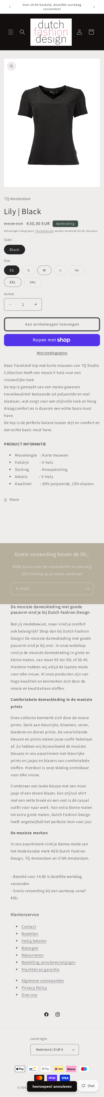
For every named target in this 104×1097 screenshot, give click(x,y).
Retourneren (33, 955)
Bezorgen (30, 947)
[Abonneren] (87, 589)
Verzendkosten (44, 231)
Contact (29, 926)
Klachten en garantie (40, 969)
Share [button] (14, 499)
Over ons (29, 994)
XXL (13, 282)
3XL (36, 283)
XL (80, 271)
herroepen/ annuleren (52, 1086)
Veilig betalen (34, 940)
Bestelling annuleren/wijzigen (48, 962)
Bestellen (30, 933)
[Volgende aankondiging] (94, 7)
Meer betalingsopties (52, 353)
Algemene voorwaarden (43, 980)
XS (12, 270)
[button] (11, 32)
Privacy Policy (34, 987)
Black (14, 249)
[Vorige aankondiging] (10, 7)
